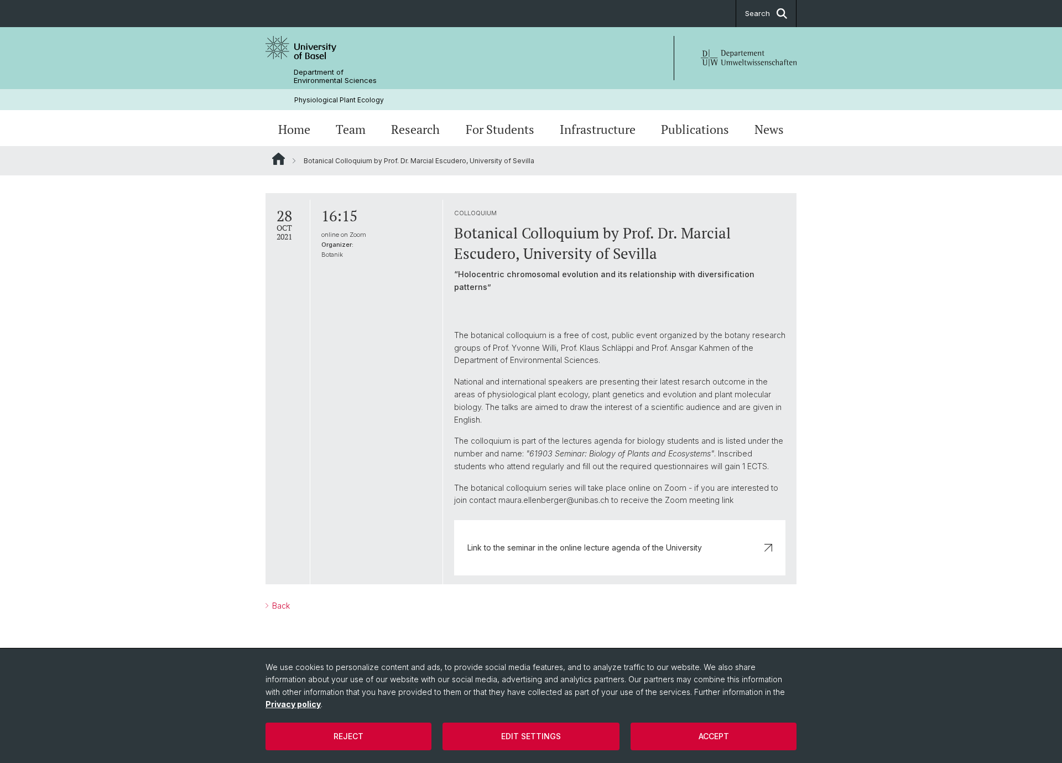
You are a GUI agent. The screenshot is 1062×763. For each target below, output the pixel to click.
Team (351, 129)
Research (415, 129)
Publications (695, 129)
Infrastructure (598, 129)
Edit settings (531, 736)
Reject (348, 736)
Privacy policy (293, 704)
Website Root (278, 159)
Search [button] (757, 13)
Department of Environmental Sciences (335, 76)
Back (280, 605)
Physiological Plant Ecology (339, 100)
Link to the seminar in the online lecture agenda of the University (584, 547)
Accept (714, 736)
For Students (500, 129)
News (769, 129)
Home (294, 129)
